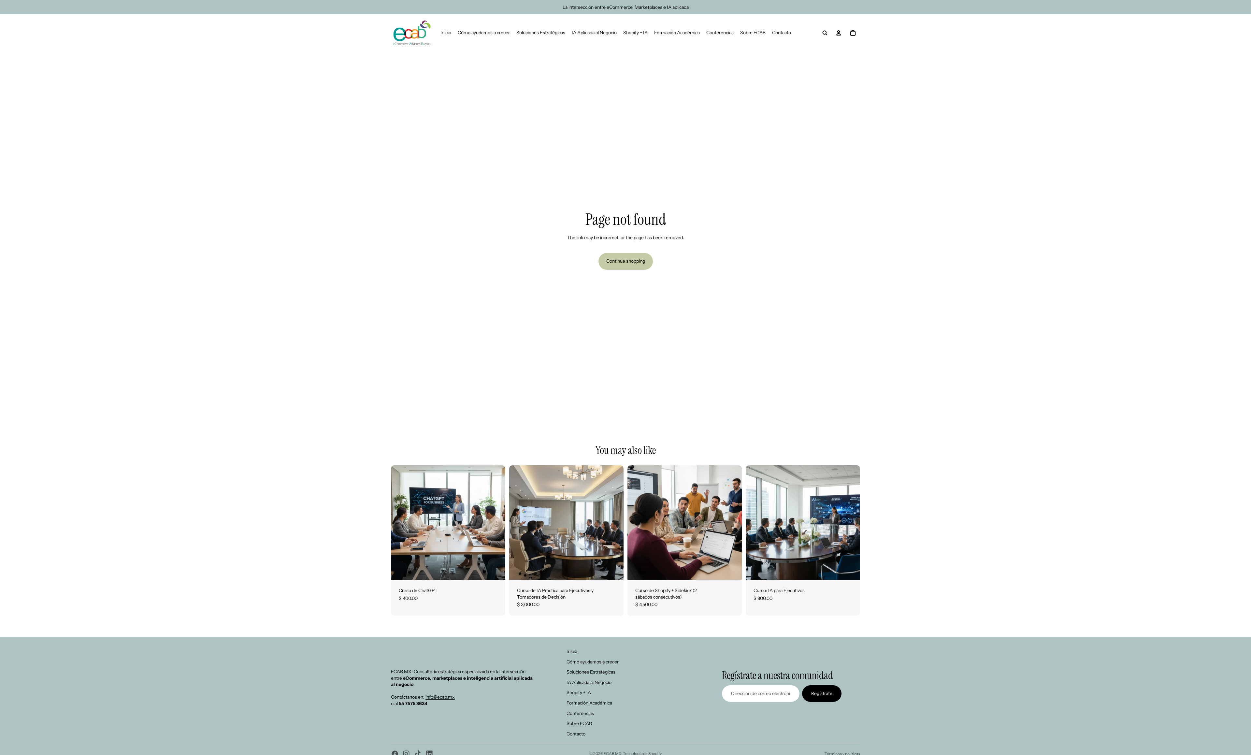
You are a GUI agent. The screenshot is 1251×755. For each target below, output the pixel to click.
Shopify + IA (579, 692)
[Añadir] (495, 569)
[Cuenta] (838, 33)
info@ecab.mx (440, 697)
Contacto (576, 734)
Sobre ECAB (579, 723)
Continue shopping (625, 261)
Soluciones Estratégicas (591, 672)
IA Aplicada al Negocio (589, 682)
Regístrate (821, 693)
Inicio (572, 651)
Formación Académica (589, 703)
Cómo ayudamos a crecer (593, 661)
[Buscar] (825, 33)
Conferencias (580, 713)
